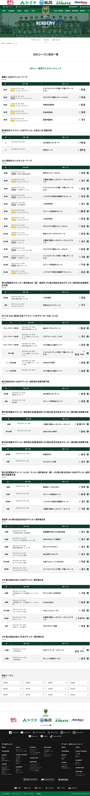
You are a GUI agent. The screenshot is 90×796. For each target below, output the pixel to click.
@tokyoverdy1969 (57, 736)
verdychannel (27, 732)
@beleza (45, 736)
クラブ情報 (18, 757)
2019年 (72, 689)
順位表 (3, 759)
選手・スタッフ (56, 40)
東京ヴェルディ (10, 7)
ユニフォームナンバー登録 (21, 751)
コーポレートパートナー (35, 764)
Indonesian (74, 788)
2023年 (72, 683)
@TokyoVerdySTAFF (40, 732)
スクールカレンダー (34, 754)
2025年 (28, 683)
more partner (44, 725)
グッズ (45, 752)
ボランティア (18, 761)
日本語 (19, 788)
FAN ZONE (47, 747)
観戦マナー (18, 760)
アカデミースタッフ (20, 772)
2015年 (72, 695)
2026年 (5, 683)
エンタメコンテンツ (48, 754)
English (29, 788)
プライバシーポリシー (29, 794)
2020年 (50, 689)
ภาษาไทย (62, 788)
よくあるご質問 (5, 794)
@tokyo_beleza (54, 732)
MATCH (19, 10)
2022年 (5, 689)
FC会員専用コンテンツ (48, 751)
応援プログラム (47, 755)
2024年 (50, 683)
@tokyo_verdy (67, 732)
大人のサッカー (33, 751)
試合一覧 (46, 40)
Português (51, 788)
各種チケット (4, 772)
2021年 (28, 689)
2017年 (28, 695)
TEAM (33, 10)
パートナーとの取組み (34, 770)
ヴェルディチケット (49, 779)
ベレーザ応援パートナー (80, 775)
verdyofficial (15, 732)
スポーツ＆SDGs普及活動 (35, 752)
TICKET (26, 10)
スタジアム (18, 758)
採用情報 (39, 794)
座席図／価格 (64, 766)
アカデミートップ (35, 40)
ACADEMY (67, 10)
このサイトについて (16, 794)
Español (40, 788)
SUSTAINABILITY (73, 6)
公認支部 (17, 763)
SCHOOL (33, 747)
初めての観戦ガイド (6, 760)
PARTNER (82, 10)
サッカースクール (33, 749)
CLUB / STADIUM (58, 10)
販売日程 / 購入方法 (5, 769)
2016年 (50, 695)
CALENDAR (11, 10)
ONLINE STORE (86, 6)
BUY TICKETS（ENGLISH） (7, 774)
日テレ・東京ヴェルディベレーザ (73, 744)
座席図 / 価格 (4, 768)
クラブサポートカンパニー (35, 768)
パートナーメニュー (34, 765)
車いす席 (3, 771)
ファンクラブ (46, 749)
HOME (3, 43)
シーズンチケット (5, 766)
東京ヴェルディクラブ (24, 7)
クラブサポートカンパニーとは (36, 767)
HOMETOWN (75, 10)
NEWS (4, 10)
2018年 (5, 695)
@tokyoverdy (35, 736)
